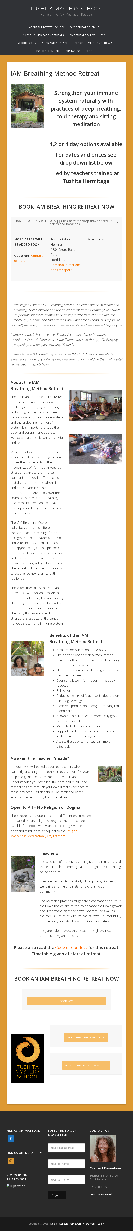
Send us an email (101, 1194)
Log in (100, 1223)
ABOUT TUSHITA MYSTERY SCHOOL (86, 1065)
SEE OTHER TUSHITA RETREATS (86, 1037)
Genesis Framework (70, 1223)
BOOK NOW (66, 1001)
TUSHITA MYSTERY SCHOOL (66, 8)
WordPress (89, 1223)
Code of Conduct (71, 947)
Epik (52, 1223)
